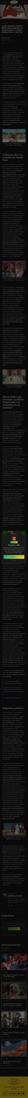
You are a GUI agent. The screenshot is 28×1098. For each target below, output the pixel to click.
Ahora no (14, 560)
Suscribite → (14, 557)
